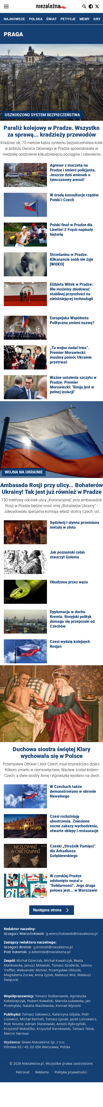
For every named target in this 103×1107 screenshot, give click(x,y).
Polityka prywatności (71, 1072)
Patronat (22, 1072)
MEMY (85, 19)
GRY (96, 19)
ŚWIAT (51, 19)
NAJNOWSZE (14, 19)
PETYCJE (68, 19)
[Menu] (6, 6)
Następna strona (47, 910)
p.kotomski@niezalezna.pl (49, 952)
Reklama (42, 1072)
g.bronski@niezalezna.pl (53, 947)
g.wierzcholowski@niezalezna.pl (72, 933)
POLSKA (35, 19)
